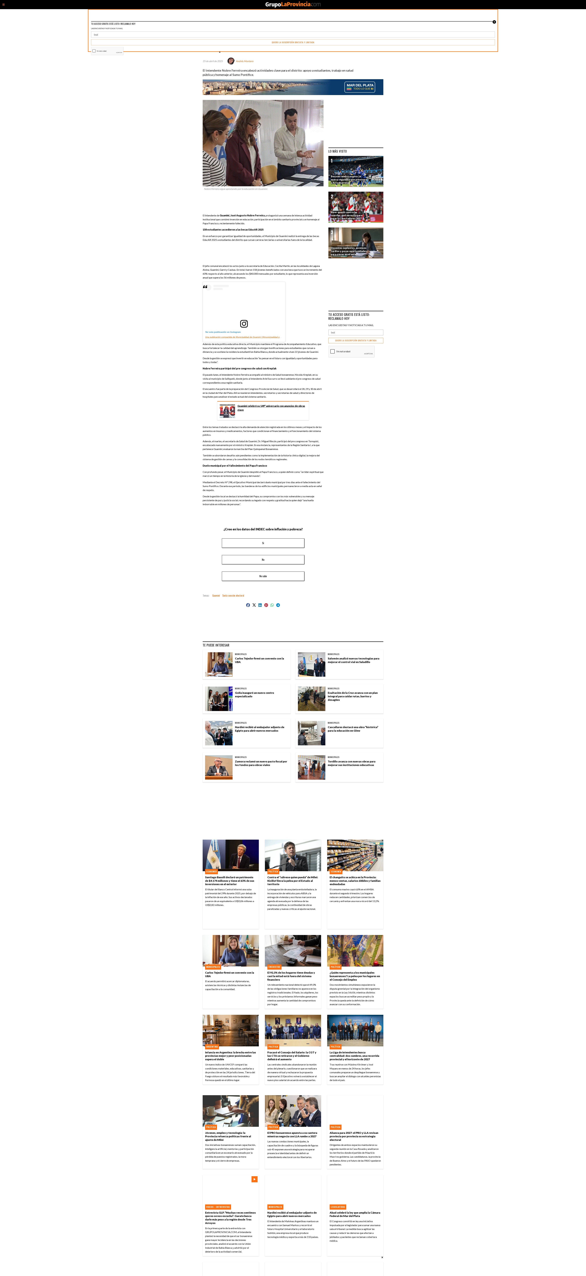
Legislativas (338, 1206)
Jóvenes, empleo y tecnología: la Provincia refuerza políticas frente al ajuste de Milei (228, 1136)
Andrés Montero (244, 61)
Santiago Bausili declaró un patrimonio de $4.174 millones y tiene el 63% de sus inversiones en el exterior (229, 881)
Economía (211, 871)
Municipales (241, 654)
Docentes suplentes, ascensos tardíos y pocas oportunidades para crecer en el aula (349, 251)
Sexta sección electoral (233, 595)
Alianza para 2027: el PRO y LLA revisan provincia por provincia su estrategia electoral (354, 1136)
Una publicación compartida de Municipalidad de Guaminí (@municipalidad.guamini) (246, 337)
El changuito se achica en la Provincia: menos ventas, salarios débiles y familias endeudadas (355, 881)
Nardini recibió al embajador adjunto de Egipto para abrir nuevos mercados (259, 729)
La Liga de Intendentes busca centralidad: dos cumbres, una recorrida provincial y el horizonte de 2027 (354, 1056)
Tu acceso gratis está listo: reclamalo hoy (349, 316)
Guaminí (216, 595)
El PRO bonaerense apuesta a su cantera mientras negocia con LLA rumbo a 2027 (292, 1134)
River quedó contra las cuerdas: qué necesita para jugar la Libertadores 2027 (346, 215)
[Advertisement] (264, 201)
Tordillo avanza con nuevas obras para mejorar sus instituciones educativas (351, 763)
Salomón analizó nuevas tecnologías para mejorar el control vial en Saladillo (353, 660)
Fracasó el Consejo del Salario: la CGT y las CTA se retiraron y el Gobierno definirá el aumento (291, 1056)
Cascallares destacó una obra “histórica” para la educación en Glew (353, 729)
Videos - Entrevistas (218, 1206)
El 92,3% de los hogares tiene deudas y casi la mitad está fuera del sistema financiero (291, 976)
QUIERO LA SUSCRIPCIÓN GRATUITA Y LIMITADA (355, 340)
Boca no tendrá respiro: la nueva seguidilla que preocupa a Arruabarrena (349, 179)
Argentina (212, 1046)
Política (273, 871)
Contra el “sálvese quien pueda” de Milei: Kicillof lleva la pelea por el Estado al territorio (292, 881)
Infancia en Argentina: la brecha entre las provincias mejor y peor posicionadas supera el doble (230, 1056)
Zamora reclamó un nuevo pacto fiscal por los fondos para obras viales (261, 763)
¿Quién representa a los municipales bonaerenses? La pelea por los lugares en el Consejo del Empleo (355, 976)
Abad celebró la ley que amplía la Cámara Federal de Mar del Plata (355, 1214)
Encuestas (274, 966)
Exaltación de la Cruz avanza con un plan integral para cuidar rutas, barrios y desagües (353, 696)
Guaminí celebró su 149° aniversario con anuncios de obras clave (271, 407)
